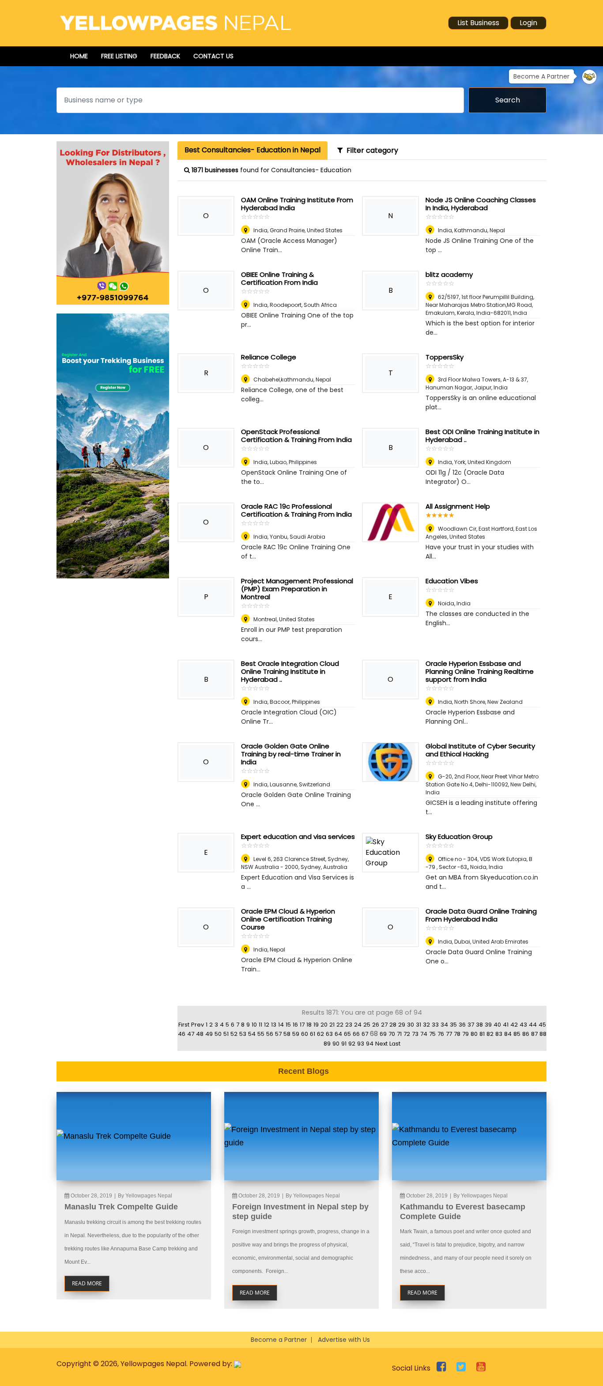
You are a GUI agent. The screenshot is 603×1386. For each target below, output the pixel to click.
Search (507, 100)
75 (432, 1034)
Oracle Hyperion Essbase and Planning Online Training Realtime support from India (480, 671)
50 (218, 1034)
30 (410, 1024)
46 (181, 1034)
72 (406, 1034)
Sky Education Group (459, 836)
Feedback (165, 56)
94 (369, 1043)
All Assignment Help (458, 506)
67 (365, 1034)
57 (278, 1034)
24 (358, 1024)
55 (260, 1034)
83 (498, 1034)
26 (375, 1024)
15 (288, 1024)
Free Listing (119, 56)
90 (335, 1043)
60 (304, 1034)
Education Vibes (452, 580)
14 (281, 1024)
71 (399, 1034)
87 (534, 1034)
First (183, 1024)
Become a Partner (279, 1339)
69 (383, 1034)
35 (453, 1024)
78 (457, 1034)
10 (254, 1024)
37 (470, 1024)
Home (79, 56)
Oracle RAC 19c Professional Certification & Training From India (296, 510)
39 (488, 1024)
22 (339, 1024)
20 (324, 1024)
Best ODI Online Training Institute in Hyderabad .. (482, 435)
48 (200, 1034)
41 (506, 1024)
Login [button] (528, 23)
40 (497, 1024)
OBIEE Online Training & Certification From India (279, 278)
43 (523, 1024)
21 (332, 1024)
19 (316, 1024)
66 (356, 1034)
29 (401, 1024)
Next (381, 1043)
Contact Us (213, 56)
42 (514, 1024)
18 (309, 1024)
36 (462, 1024)
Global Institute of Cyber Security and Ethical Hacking (480, 750)
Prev (197, 1024)
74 (423, 1034)
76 (440, 1034)
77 (449, 1034)
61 (312, 1034)
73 (415, 1034)
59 (295, 1034)
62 (320, 1034)
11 (260, 1024)
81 (482, 1034)
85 (516, 1034)
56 (269, 1034)
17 (302, 1024)
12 (266, 1024)
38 (479, 1024)
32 (426, 1024)
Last (394, 1043)
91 (344, 1043)
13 (273, 1024)
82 (490, 1034)
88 (542, 1034)
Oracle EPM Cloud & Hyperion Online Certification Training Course (288, 919)
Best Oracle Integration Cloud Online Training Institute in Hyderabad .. (290, 671)
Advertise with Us (344, 1339)
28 (392, 1024)
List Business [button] (478, 23)
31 (418, 1024)
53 (242, 1034)
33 (435, 1024)
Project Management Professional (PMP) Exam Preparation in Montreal (297, 588)
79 (465, 1034)
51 (226, 1034)
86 (525, 1034)
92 (351, 1043)
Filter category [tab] (370, 150)
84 (508, 1034)
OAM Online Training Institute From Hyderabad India (297, 203)
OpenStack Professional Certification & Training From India (296, 435)
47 (190, 1034)
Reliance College (268, 357)
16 (295, 1024)
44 (533, 1024)
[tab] (252, 150)
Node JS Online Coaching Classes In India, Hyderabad (481, 203)
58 (286, 1034)
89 (327, 1043)
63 (329, 1034)
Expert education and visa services (298, 836)
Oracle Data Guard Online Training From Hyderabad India (481, 915)
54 (252, 1034)
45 (542, 1024)
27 (384, 1024)
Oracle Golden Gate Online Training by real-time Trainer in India (291, 754)
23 (348, 1024)
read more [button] (87, 1283)
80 (474, 1034)
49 (209, 1034)
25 (366, 1024)
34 (444, 1024)
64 (338, 1034)
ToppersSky (445, 357)
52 (233, 1034)
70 (391, 1034)
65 (347, 1034)
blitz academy (449, 274)
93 (360, 1043)
